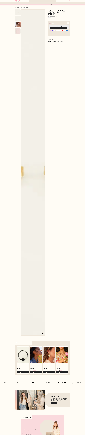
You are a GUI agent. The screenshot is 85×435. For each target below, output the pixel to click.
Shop (17, 7)
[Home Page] (18, 1)
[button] (42, 1)
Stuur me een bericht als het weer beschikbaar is (58, 28)
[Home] (15, 7)
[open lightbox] (43, 333)
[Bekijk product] (23, 355)
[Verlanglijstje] (66, 1)
